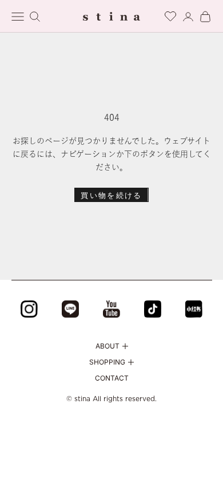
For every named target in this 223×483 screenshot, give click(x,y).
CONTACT (112, 378)
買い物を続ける (111, 195)
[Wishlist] (170, 14)
